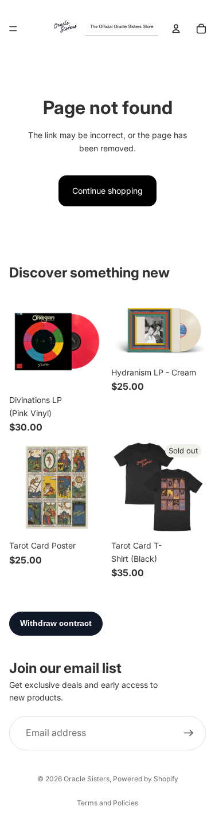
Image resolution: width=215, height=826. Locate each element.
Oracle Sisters (87, 778)
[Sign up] (189, 733)
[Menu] (13, 28)
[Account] (176, 28)
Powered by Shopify (145, 778)
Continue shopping (107, 190)
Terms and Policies (107, 802)
